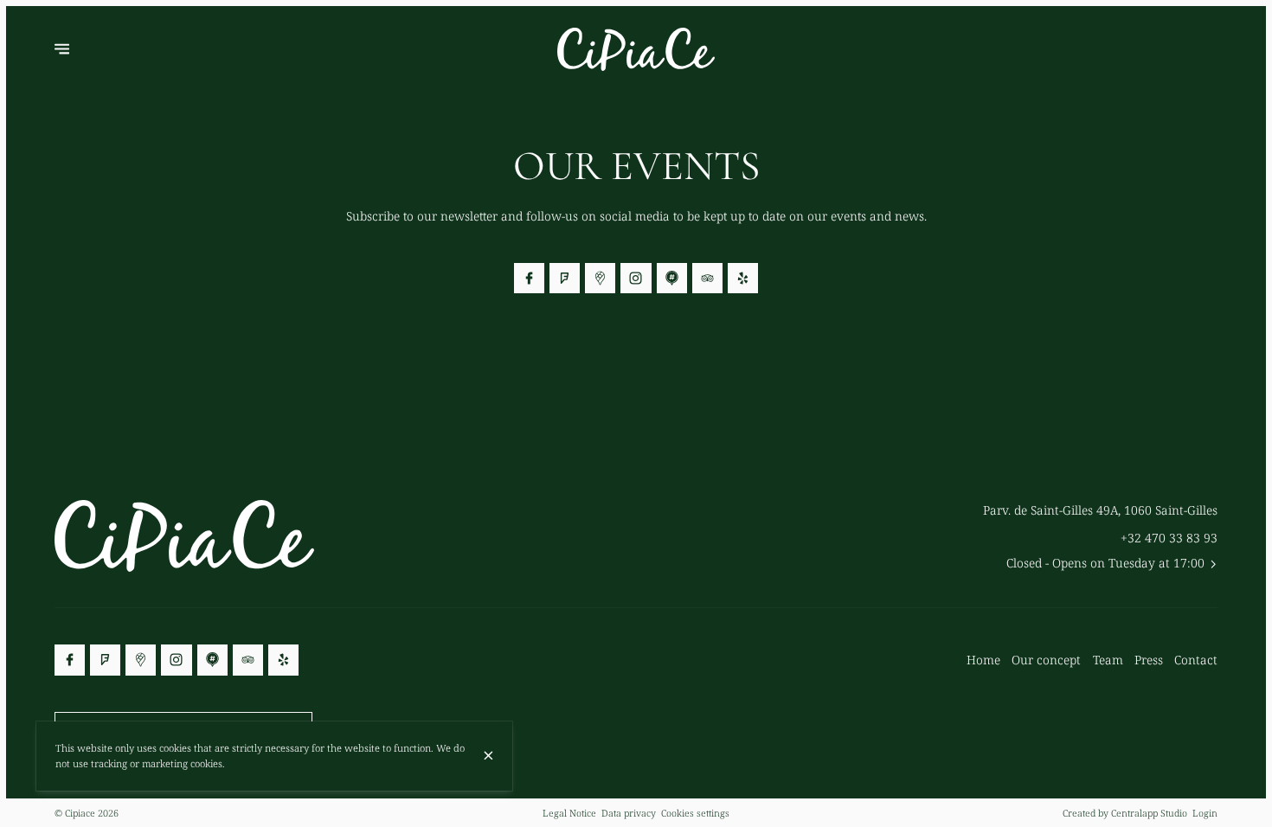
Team (1108, 659)
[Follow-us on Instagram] (635, 278)
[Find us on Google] (600, 278)
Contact (1195, 659)
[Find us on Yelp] (743, 278)
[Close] (488, 755)
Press (1148, 659)
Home (983, 659)
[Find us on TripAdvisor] (707, 278)
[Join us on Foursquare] (564, 278)
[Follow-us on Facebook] (529, 278)
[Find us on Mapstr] (672, 278)
